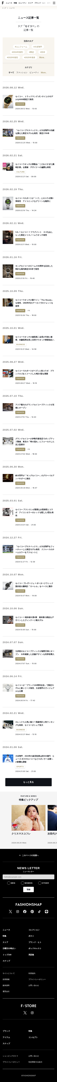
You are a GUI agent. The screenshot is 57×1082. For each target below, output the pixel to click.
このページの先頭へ (30, 855)
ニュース (9, 3)
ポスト (31, 936)
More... (42, 57)
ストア (30, 3)
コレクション (34, 930)
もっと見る (28, 782)
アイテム (6, 1037)
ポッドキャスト (34, 948)
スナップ (6, 961)
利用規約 (31, 973)
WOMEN (28, 883)
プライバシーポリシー (37, 979)
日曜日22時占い (9, 948)
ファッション (21, 72)
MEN (13, 883)
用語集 (31, 955)
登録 (28, 889)
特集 (15, 3)
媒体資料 (6, 985)
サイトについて (9, 973)
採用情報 (6, 979)
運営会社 (6, 991)
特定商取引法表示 (35, 1062)
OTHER (45, 883)
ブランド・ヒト (40, 3)
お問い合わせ (33, 985)
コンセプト (33, 1037)
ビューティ (23, 3)
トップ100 (7, 955)
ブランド (6, 1031)
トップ (4, 8)
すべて (11, 72)
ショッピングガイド (10, 1056)
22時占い (50, 3)
